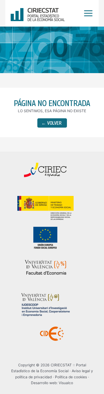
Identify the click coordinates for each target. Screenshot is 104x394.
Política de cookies (71, 377)
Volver (51, 123)
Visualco (66, 383)
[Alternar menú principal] (87, 13)
